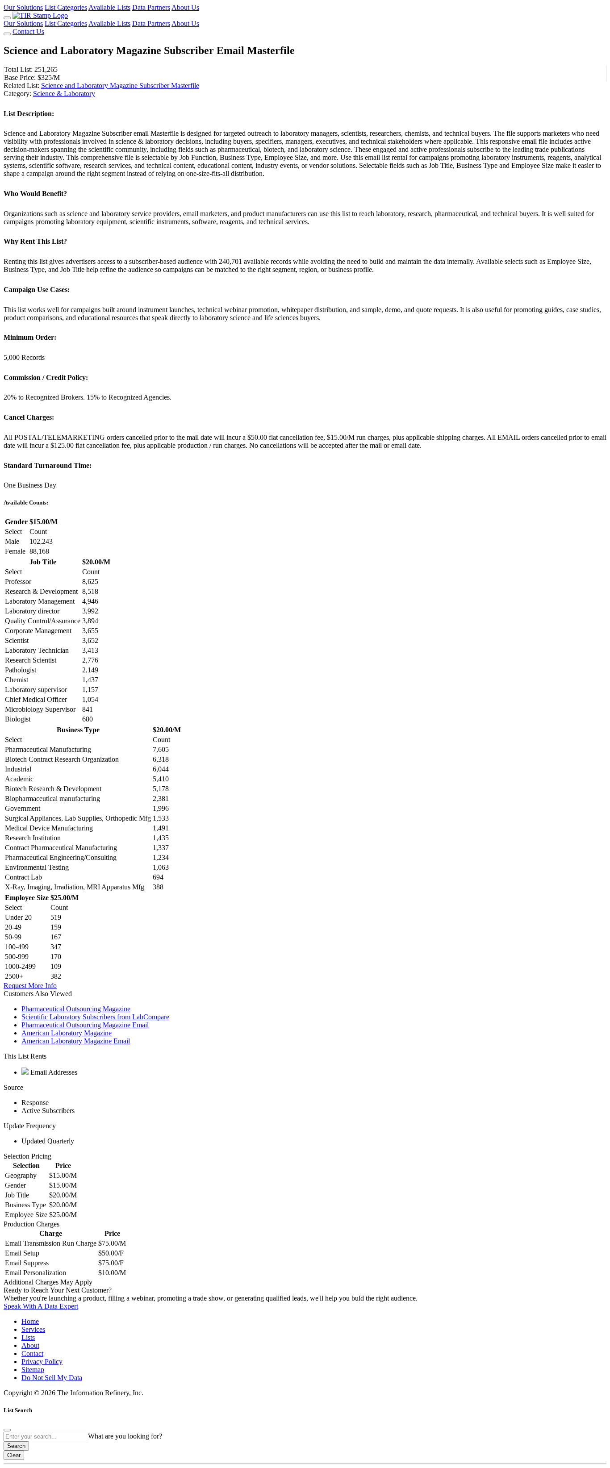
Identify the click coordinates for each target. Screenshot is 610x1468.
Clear (14, 1455)
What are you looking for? (125, 1436)
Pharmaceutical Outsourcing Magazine (75, 1009)
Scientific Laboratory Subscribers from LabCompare (95, 1017)
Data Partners (151, 7)
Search (16, 1446)
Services (33, 1329)
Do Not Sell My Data (51, 1377)
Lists (28, 1337)
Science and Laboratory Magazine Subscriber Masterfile (120, 85)
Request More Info (30, 985)
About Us (185, 7)
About (30, 1345)
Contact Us (28, 31)
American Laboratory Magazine (66, 1033)
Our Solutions (23, 7)
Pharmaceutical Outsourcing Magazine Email (85, 1025)
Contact (32, 1353)
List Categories (66, 7)
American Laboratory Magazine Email (75, 1041)
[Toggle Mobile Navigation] (7, 18)
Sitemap (32, 1369)
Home (30, 1321)
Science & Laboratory (64, 93)
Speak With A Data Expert (41, 1306)
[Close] (7, 1430)
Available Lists (109, 7)
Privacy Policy (42, 1361)
